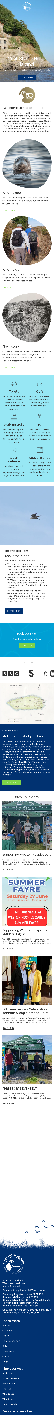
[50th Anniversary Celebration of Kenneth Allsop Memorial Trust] (27, 980)
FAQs (5, 1361)
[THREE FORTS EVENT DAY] (27, 1059)
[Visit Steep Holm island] (27, 41)
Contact (6, 1356)
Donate (6, 1325)
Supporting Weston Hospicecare (27, 854)
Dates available (9, 1383)
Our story (7, 1330)
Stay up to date (27, 797)
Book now (7, 1373)
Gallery (5, 1346)
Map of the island (10, 1404)
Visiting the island (11, 1378)
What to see (8, 1394)
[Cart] (51, 6)
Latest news (8, 1351)
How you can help (11, 1341)
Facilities (6, 1388)
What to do (7, 1399)
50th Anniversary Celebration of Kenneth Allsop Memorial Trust (26, 1011)
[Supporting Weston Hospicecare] (27, 825)
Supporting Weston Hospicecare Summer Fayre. (27, 932)
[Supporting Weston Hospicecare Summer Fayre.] (27, 901)
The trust (7, 1335)
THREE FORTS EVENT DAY (20, 1088)
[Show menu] (4, 6)
